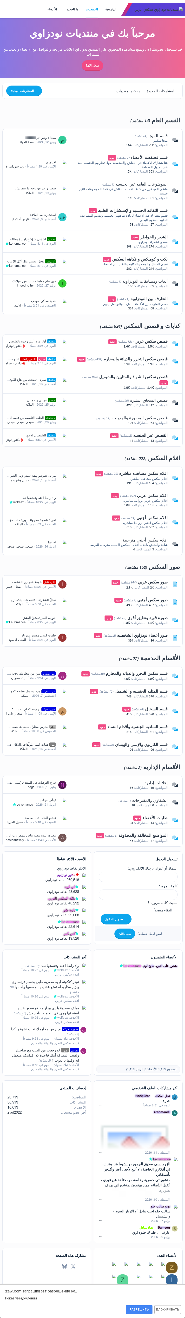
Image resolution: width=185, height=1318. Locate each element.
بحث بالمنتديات (128, 90)
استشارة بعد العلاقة (43, 214)
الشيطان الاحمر (40, 435)
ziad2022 (14, 1112)
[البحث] (5, 9)
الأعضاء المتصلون (164, 957)
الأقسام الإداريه (161, 767)
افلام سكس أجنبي (152, 517)
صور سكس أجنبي (152, 599)
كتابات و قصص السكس (152, 325)
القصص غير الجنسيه (150, 435)
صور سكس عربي (153, 582)
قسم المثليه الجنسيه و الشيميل (141, 691)
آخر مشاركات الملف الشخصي (155, 1088)
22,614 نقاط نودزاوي (63, 926)
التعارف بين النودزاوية (149, 298)
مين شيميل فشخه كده (33, 691)
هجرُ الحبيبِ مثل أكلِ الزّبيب (31, 261)
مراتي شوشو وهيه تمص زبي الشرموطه (29, 475)
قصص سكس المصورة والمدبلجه (140, 418)
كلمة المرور (169, 885)
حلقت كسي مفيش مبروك (38, 635)
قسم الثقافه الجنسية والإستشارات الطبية (133, 210)
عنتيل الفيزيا (15, 822)
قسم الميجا (158, 135)
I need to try (25, 285)
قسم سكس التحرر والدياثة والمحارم (137, 673)
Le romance (17, 243)
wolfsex (18, 502)
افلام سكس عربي (152, 495)
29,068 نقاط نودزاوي (63, 914)
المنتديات (92, 9)
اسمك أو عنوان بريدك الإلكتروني (153, 867)
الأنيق (17, 305)
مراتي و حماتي (41, 400)
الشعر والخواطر (154, 237)
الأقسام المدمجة (160, 658)
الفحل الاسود (13, 586)
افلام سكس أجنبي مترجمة (145, 540)
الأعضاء (52, 9)
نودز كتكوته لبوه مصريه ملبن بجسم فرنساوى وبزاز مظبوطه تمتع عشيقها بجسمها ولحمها (45, 984)
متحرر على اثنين (11, 713)
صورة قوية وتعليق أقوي (147, 617)
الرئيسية (110, 9)
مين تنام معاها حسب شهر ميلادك (34, 281)
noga (31, 786)
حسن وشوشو (20, 480)
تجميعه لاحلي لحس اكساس (29, 709)
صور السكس (164, 566)
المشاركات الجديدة (160, 90)
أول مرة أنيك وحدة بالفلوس (32, 341)
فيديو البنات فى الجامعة (40, 817)
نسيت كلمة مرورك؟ (163, 902)
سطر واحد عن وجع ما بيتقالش (35, 188)
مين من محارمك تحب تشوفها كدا (44, 1028)
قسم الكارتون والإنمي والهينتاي (141, 744)
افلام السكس (164, 458)
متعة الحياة (27, 142)
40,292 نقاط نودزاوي (63, 902)
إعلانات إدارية (156, 782)
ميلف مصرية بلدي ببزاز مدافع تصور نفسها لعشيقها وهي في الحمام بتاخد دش (47, 1010)
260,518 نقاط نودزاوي (62, 879)
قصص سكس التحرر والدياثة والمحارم (136, 358)
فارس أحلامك (20, 219)
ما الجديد (73, 9)
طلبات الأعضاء (155, 817)
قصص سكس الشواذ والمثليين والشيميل (133, 376)
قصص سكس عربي (151, 341)
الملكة (30, 192)
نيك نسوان (18, 678)
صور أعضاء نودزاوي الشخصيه (142, 635)
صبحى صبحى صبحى (20, 422)
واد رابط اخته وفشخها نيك (39, 497)
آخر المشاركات (75, 957)
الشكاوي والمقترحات (150, 800)
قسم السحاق (156, 708)
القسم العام (166, 120)
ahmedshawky (14, 839)
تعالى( (52, 541)
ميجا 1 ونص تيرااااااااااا (40, 137)
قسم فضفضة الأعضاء (149, 157)
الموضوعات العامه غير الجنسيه (141, 184)
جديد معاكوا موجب (43, 300)
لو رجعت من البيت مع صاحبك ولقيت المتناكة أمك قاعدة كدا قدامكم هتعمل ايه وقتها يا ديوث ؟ (45, 1055)
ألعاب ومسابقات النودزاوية (145, 281)
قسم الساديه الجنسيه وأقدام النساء (137, 726)
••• (100, 1105)
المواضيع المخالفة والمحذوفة (143, 835)
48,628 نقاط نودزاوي (63, 891)
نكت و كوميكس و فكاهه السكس (140, 259)
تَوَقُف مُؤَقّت (48, 800)
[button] (63, 9)
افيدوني (51, 162)
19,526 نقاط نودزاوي (63, 938)
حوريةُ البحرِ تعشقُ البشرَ (39, 617)
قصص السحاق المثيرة (149, 400)
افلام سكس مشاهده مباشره (143, 473)
